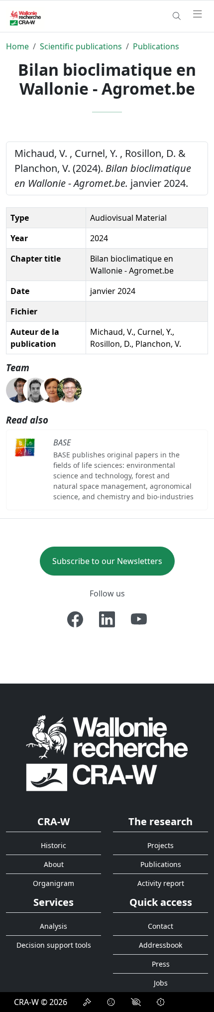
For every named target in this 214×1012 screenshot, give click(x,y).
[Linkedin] (107, 619)
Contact (160, 926)
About (54, 864)
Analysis (53, 926)
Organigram (53, 883)
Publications (156, 46)
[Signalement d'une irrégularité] (161, 1002)
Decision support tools (53, 945)
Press (161, 964)
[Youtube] (139, 619)
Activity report (160, 883)
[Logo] (107, 752)
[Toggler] (197, 14)
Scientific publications (81, 46)
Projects (160, 845)
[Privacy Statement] (87, 1002)
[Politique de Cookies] (111, 1002)
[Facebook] (75, 619)
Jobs (161, 983)
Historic (53, 845)
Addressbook (160, 945)
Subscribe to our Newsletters (107, 561)
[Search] (176, 15)
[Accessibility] (136, 1002)
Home (17, 46)
